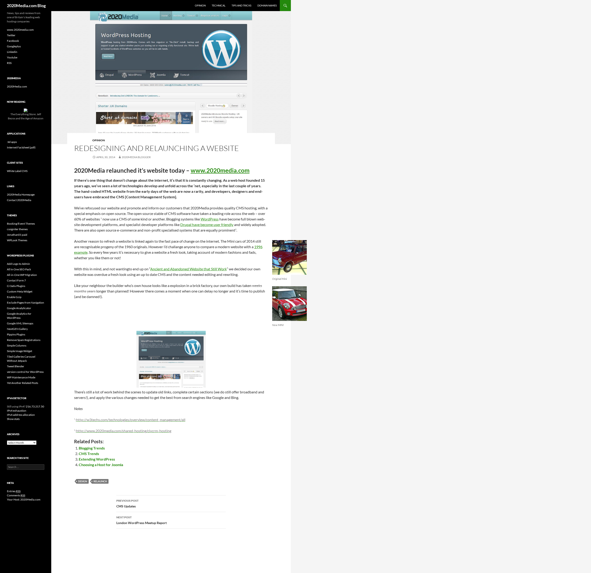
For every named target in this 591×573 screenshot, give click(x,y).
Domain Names (267, 5)
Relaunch (100, 481)
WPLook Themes (17, 240)
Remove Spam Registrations (23, 340)
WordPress (210, 219)
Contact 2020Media (19, 200)
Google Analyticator (19, 308)
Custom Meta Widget (19, 291)
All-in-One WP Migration (22, 275)
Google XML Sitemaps (20, 323)
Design (82, 481)
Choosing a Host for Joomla (101, 464)
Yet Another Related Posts (22, 383)
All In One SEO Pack (19, 269)
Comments (16, 495)
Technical (219, 5)
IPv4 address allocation (21, 414)
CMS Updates (127, 503)
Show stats (13, 419)
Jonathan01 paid (17, 234)
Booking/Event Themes (21, 223)
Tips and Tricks (241, 5)
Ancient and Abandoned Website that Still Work (188, 269)
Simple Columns (16, 345)
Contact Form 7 (16, 280)
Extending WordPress (97, 459)
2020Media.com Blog (26, 5)
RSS (9, 63)
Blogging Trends (92, 448)
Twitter (11, 35)
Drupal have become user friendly (206, 224)
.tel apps (12, 142)
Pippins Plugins (16, 334)
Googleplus (14, 46)
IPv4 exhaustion (16, 410)
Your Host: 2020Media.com (23, 499)
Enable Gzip (14, 297)
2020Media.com (17, 86)
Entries (14, 491)
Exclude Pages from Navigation (25, 302)
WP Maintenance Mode (21, 377)
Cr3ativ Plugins (16, 286)
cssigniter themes (17, 229)
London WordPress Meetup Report (141, 520)
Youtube (12, 57)
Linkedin (12, 52)
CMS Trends (89, 453)
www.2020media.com (220, 170)
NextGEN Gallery (17, 329)
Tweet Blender (15, 366)
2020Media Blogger (136, 157)
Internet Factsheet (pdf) (21, 147)
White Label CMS (17, 171)
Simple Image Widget (19, 351)
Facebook (13, 40)
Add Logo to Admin (18, 263)
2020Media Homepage (21, 194)
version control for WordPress (25, 372)
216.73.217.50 (34, 406)
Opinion (200, 5)
